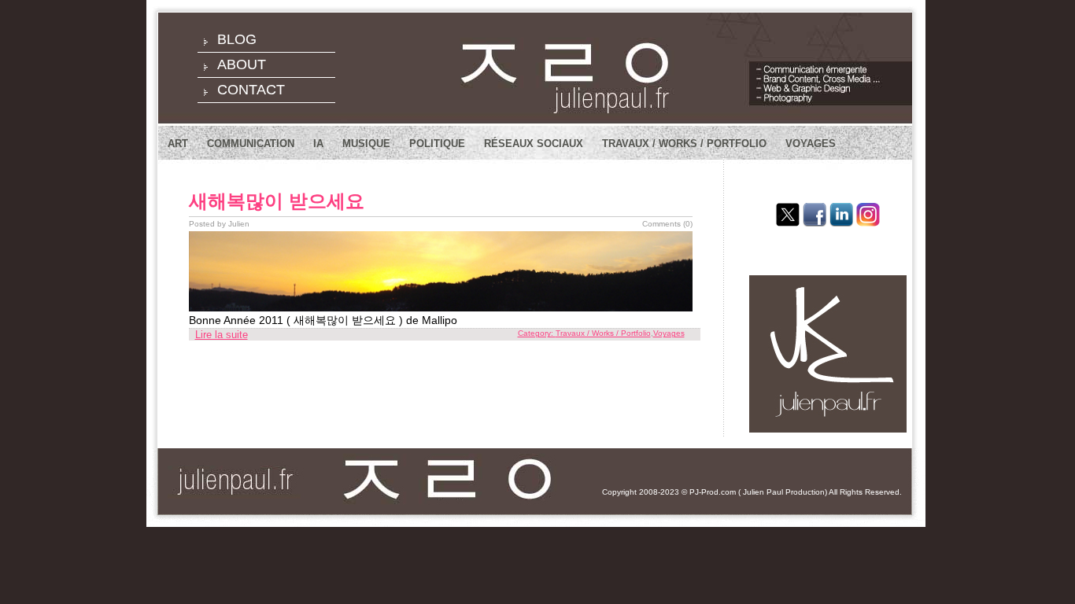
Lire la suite (221, 335)
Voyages (810, 143)
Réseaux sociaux (533, 143)
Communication (250, 143)
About (241, 64)
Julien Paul (763, 492)
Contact (251, 90)
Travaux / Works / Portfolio (684, 143)
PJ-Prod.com (712, 492)
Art (178, 143)
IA (318, 143)
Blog (237, 39)
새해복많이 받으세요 (276, 201)
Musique (366, 143)
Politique (437, 143)
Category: (537, 333)
